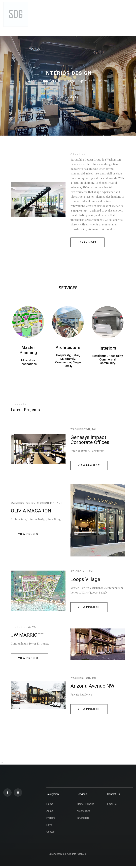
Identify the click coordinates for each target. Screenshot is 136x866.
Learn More (87, 242)
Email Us (112, 803)
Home (49, 803)
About (49, 810)
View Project (89, 465)
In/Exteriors (83, 817)
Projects (51, 817)
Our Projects (68, 97)
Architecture (83, 810)
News (49, 824)
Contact (50, 831)
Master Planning (85, 803)
